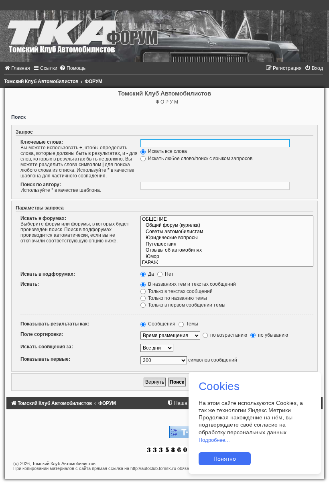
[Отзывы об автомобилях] (227, 250)
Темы (191, 324)
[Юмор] (227, 257)
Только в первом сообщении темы (186, 305)
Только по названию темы (177, 298)
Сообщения (161, 324)
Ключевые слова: (41, 142)
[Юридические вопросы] (227, 238)
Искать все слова (167, 151)
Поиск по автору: (40, 184)
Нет (169, 274)
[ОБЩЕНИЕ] (227, 219)
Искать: (29, 284)
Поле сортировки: (41, 334)
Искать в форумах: (43, 218)
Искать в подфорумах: (47, 274)
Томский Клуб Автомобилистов (63, 463)
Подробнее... (214, 440)
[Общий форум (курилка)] (227, 225)
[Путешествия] (227, 244)
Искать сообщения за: (46, 347)
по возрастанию (228, 335)
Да (150, 274)
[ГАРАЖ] (227, 263)
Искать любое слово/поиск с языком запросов (199, 158)
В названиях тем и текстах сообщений (191, 284)
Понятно (224, 458)
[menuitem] (17, 68)
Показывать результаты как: (54, 324)
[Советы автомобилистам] (227, 232)
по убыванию (272, 335)
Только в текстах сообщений (180, 291)
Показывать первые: (45, 359)
